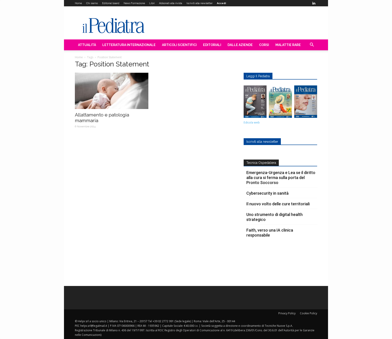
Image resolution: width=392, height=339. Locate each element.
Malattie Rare (288, 45)
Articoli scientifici (179, 45)
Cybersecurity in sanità (267, 193)
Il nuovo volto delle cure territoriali (278, 203)
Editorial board (110, 3)
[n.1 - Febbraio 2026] (305, 102)
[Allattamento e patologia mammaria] (111, 91)
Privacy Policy (287, 313)
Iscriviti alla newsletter (199, 3)
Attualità (87, 45)
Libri (152, 3)
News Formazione (134, 3)
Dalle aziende (240, 45)
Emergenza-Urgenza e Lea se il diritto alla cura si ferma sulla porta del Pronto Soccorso (280, 177)
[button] (311, 45)
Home (78, 3)
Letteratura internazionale (129, 45)
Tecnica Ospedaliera (261, 163)
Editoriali (212, 45)
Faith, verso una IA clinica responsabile (269, 232)
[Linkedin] (313, 3)
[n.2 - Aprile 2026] (280, 102)
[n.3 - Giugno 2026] (255, 102)
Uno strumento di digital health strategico (274, 217)
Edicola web (252, 122)
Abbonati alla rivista (170, 3)
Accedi (221, 3)
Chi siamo (92, 3)
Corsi (264, 45)
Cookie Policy (308, 313)
